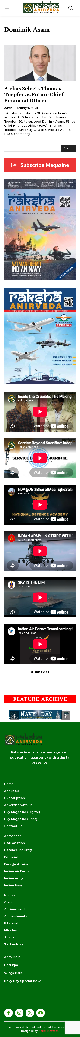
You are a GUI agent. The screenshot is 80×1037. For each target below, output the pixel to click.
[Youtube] (40, 1013)
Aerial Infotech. (49, 1031)
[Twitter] (30, 1013)
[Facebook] (8, 1013)
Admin (8, 108)
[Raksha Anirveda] (41, 7)
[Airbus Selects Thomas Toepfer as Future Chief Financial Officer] (40, 63)
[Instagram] (19, 1013)
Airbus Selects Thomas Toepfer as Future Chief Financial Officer (34, 94)
